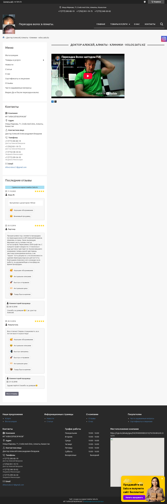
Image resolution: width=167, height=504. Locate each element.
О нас (7, 74)
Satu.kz (95, 499)
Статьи (8, 69)
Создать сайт (8, 2)
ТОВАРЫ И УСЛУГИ (118, 24)
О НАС (137, 24)
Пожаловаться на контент (94, 501)
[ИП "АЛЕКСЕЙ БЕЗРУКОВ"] (9, 24)
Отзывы (9, 83)
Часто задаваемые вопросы (18, 88)
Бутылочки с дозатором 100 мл (22, 203)
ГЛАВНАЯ (101, 24)
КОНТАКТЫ (150, 24)
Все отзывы (12, 394)
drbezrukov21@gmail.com (15, 167)
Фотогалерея (11, 55)
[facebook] (52, 102)
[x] (55, 102)
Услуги (8, 418)
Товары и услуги (12, 60)
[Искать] (161, 24)
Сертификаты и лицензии (17, 78)
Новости (9, 64)
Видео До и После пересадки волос (22, 92)
